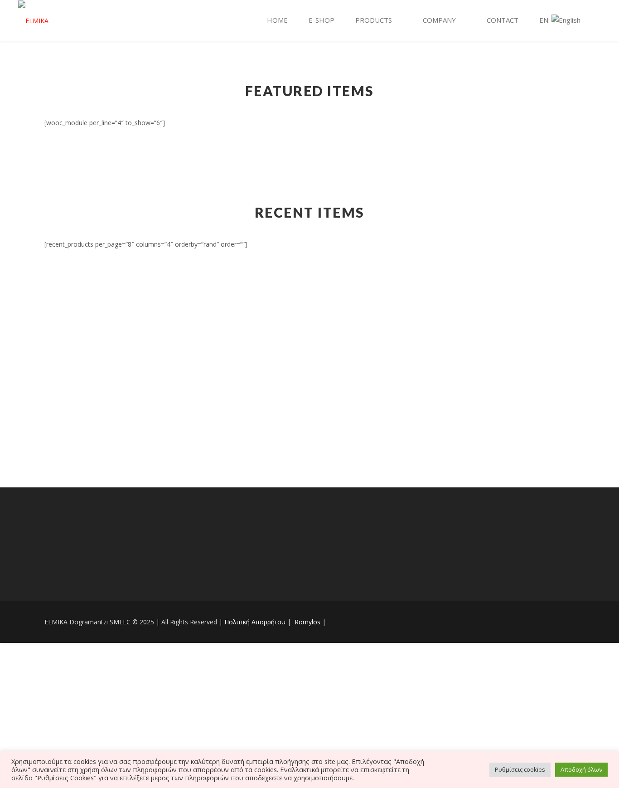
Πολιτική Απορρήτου (255, 622)
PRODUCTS (373, 19)
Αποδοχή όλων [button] (581, 769)
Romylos (306, 622)
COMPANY (439, 19)
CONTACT (502, 19)
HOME (277, 19)
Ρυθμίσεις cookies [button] (520, 769)
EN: (545, 19)
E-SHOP (321, 19)
